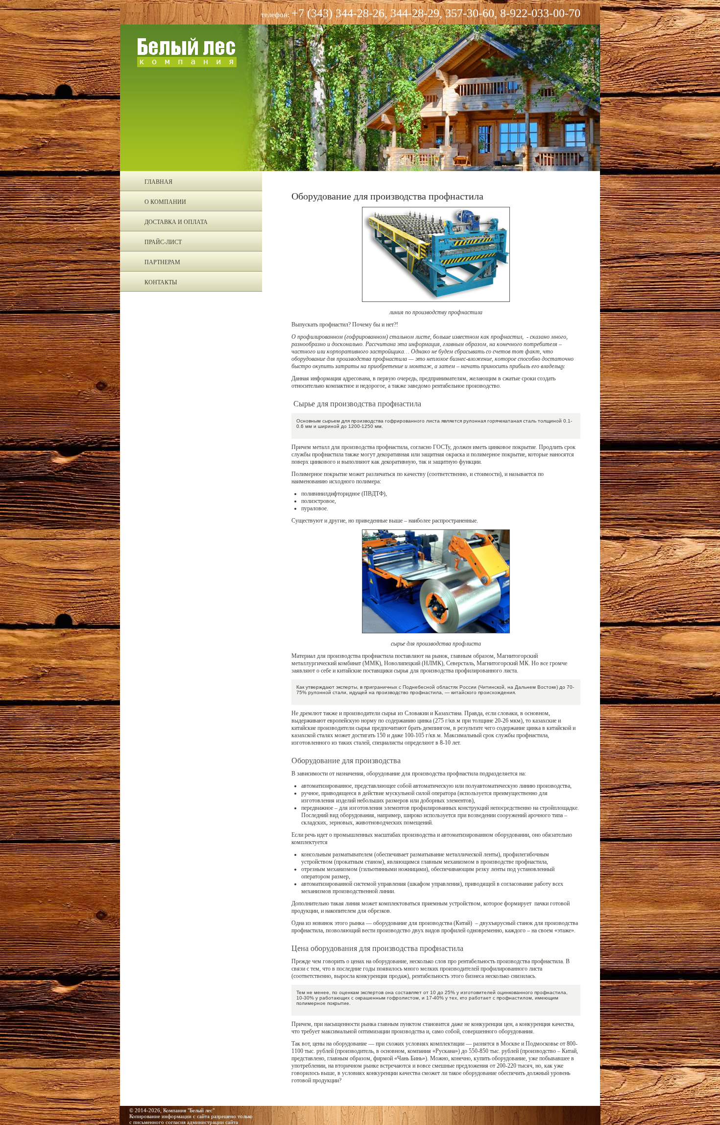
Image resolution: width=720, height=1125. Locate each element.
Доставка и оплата (176, 222)
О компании (165, 202)
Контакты (160, 282)
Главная (158, 181)
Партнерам (162, 262)
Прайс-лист (163, 242)
